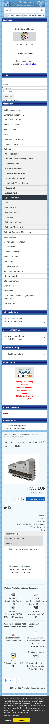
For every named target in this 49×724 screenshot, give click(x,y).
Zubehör (8, 149)
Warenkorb (39, 15)
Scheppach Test (14, 321)
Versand (42, 493)
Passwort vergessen (11, 100)
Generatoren (9, 247)
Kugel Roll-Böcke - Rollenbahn (18, 183)
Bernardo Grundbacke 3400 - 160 (13, 601)
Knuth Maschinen (11, 124)
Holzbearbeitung (14, 318)
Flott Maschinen (14, 339)
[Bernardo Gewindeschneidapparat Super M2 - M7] (36, 594)
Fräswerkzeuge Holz (14, 168)
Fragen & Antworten (15, 538)
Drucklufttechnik (11, 251)
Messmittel (10, 188)
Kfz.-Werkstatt (10, 276)
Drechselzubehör (12, 163)
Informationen (10, 303)
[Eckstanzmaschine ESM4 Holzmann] (13, 633)
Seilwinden (9, 286)
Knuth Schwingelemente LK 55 (13, 663)
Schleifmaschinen (12, 110)
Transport (8, 290)
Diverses (9, 217)
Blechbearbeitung (15, 354)
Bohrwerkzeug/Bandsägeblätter (19, 158)
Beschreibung (12, 534)
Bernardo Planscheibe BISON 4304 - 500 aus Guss (13, 614)
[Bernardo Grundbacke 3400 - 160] (13, 594)
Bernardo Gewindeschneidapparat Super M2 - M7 (37, 601)
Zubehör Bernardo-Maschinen (17, 232)
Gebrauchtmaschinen (16, 428)
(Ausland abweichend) (35, 524)
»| (19, 680)
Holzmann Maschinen (13, 144)
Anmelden (18, 15)
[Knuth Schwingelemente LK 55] (13, 656)
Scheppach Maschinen (14, 139)
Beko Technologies (12, 120)
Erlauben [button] (21, 720)
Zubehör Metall (12, 212)
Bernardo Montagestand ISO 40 (35, 614)
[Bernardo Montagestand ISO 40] (36, 607)
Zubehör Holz (11, 207)
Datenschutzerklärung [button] (12, 715)
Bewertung (10, 543)
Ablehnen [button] (8, 720)
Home (10, 15)
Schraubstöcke (11, 193)
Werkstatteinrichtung (13, 271)
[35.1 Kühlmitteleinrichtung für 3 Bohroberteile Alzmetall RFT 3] (36, 656)
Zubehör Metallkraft (14, 227)
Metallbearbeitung (15, 336)
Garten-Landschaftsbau (14, 242)
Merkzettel (29, 15)
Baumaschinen (10, 237)
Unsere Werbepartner (16, 425)
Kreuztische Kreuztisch (15, 178)
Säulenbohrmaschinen (14, 115)
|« (6, 680)
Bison (6, 134)
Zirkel (7, 202)
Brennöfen (8, 261)
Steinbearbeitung (11, 281)
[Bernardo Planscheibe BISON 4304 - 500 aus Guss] (13, 607)
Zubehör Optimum (13, 222)
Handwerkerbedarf (12, 266)
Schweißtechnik (11, 256)
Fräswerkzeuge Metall (15, 173)
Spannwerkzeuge (12, 198)
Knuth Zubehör (10, 129)
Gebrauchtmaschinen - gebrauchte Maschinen (19, 297)
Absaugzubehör (12, 154)
